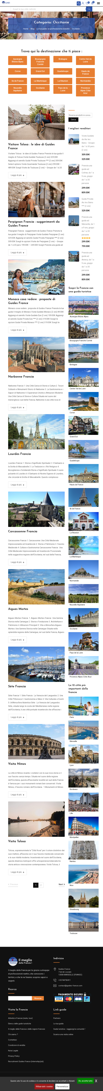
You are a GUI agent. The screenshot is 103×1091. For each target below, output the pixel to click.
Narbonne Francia (21, 376)
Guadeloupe (62, 71)
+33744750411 (64, 980)
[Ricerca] (89, 9)
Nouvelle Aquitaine (17, 89)
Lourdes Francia (19, 454)
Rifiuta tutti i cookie (44, 1086)
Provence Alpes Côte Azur (85, 90)
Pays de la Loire (63, 89)
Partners (56, 1018)
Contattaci (12, 1040)
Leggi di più (16, 175)
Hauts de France (85, 72)
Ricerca (12, 989)
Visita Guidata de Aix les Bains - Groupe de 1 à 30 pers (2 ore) (88, 143)
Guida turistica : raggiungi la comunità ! (69, 1029)
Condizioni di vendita (16, 1045)
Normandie (85, 81)
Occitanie (40, 88)
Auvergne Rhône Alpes (17, 60)
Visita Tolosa (17, 841)
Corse (17, 71)
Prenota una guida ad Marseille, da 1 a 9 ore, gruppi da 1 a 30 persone (88, 226)
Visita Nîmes (17, 764)
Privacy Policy (13, 1056)
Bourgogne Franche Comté (40, 62)
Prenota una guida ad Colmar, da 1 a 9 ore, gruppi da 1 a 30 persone (88, 174)
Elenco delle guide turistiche (19, 1023)
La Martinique (40, 81)
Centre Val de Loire (85, 60)
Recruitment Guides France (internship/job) (26, 1061)
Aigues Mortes (18, 609)
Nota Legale (13, 1051)
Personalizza (62, 1086)
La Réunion (63, 81)
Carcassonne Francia (22, 531)
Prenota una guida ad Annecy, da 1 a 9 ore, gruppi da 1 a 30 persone (88, 261)
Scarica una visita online (63, 1034)
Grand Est (40, 71)
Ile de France (17, 81)
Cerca (71, 106)
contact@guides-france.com (70, 986)
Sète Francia (17, 686)
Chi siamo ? (13, 1034)
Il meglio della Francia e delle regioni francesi (26, 1029)
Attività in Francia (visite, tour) (20, 1018)
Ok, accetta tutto (85, 1081)
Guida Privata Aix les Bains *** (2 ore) (87, 202)
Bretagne (63, 59)
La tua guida (58, 1023)
